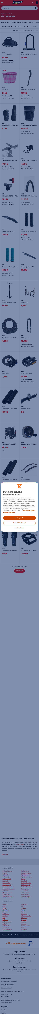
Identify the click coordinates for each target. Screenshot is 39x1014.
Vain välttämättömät (19, 523)
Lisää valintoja (19, 528)
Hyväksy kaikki (19, 518)
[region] (19, 507)
